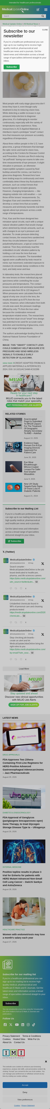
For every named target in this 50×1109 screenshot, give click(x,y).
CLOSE (45, 30)
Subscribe (11, 67)
